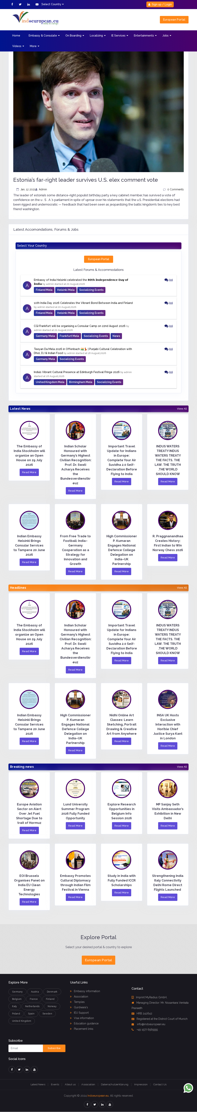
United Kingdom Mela (50, 382)
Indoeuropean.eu (98, 1095)
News (116, 335)
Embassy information (86, 991)
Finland (50, 999)
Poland (16, 1013)
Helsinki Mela (66, 289)
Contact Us (159, 1084)
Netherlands (32, 1006)
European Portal (174, 19)
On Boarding (73, 35)
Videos (16, 46)
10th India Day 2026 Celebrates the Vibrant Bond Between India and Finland (83, 302)
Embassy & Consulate (43, 35)
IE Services (118, 35)
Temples (79, 1001)
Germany (17, 991)
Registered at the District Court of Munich (162, 1018)
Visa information (83, 1018)
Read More (29, 472)
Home (16, 35)
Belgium (17, 999)
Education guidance (85, 1023)
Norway (52, 1006)
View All (182, 408)
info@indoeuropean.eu (150, 1024)
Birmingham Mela (80, 382)
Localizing (96, 35)
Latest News (38, 1084)
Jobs (165, 35)
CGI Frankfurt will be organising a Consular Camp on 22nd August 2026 (79, 326)
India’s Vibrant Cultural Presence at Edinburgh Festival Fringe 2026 (77, 372)
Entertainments (144, 35)
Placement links (83, 1028)
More (33, 46)
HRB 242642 (144, 1013)
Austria (35, 991)
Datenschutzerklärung (115, 1084)
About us (70, 1084)
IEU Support (81, 1012)
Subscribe (54, 1048)
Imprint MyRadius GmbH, (151, 997)
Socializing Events (91, 289)
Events (55, 1084)
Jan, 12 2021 (27, 189)
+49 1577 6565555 (147, 1029)
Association (80, 996)
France (34, 999)
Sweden (47, 1013)
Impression (141, 1084)
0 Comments (175, 189)
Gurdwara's (80, 1007)
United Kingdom (21, 1021)
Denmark (52, 991)
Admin (43, 189)
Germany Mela (45, 335)
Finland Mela (44, 289)
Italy (14, 1006)
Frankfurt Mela (69, 335)
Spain (31, 1013)
